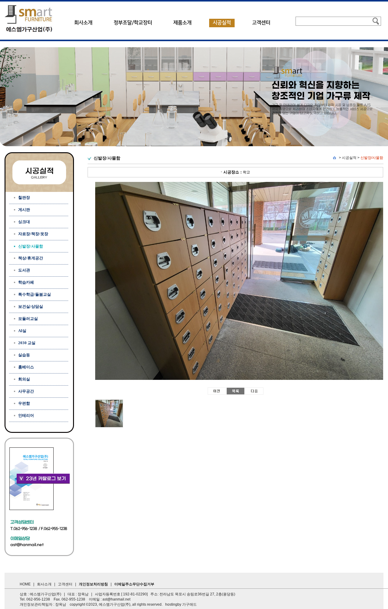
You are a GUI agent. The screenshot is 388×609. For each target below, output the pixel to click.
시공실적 (222, 22)
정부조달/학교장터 (133, 22)
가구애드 (189, 604)
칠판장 (24, 197)
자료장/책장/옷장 (33, 234)
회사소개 (83, 22)
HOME (25, 584)
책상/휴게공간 (30, 258)
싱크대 (24, 221)
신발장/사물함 (371, 158)
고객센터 (261, 22)
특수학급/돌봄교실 (34, 294)
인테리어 (26, 415)
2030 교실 (26, 343)
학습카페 (26, 282)
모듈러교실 (28, 318)
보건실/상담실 (30, 306)
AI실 (22, 330)
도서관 (24, 270)
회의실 (24, 379)
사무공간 (26, 391)
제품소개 (182, 22)
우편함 (24, 403)
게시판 (24, 209)
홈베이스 (26, 367)
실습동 (24, 355)
